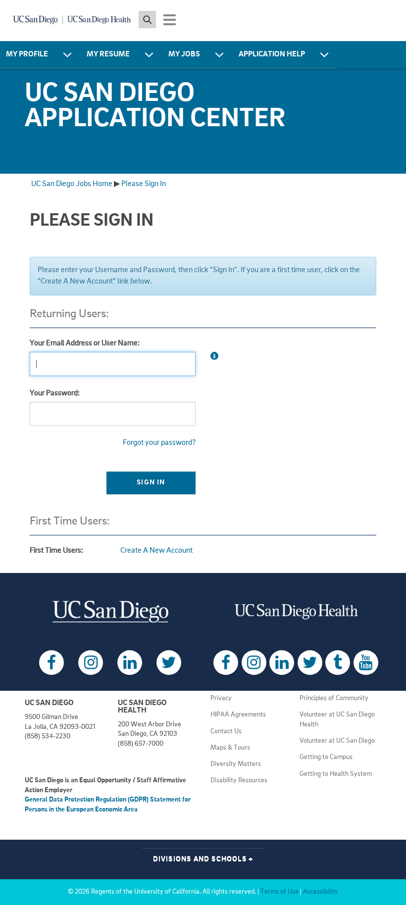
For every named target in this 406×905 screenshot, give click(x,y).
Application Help (272, 54)
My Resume (108, 54)
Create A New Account (156, 551)
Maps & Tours (230, 748)
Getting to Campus (326, 757)
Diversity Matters (235, 764)
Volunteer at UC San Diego (337, 741)
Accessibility (320, 892)
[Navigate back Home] (72, 20)
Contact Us (226, 731)
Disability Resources (238, 780)
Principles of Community (334, 698)
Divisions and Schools (203, 859)
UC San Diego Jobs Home (71, 184)
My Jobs (184, 54)
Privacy (221, 698)
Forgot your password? (159, 443)
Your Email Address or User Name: (85, 343)
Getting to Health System (336, 774)
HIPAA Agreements (238, 715)
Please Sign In (143, 184)
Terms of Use (279, 892)
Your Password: (55, 393)
